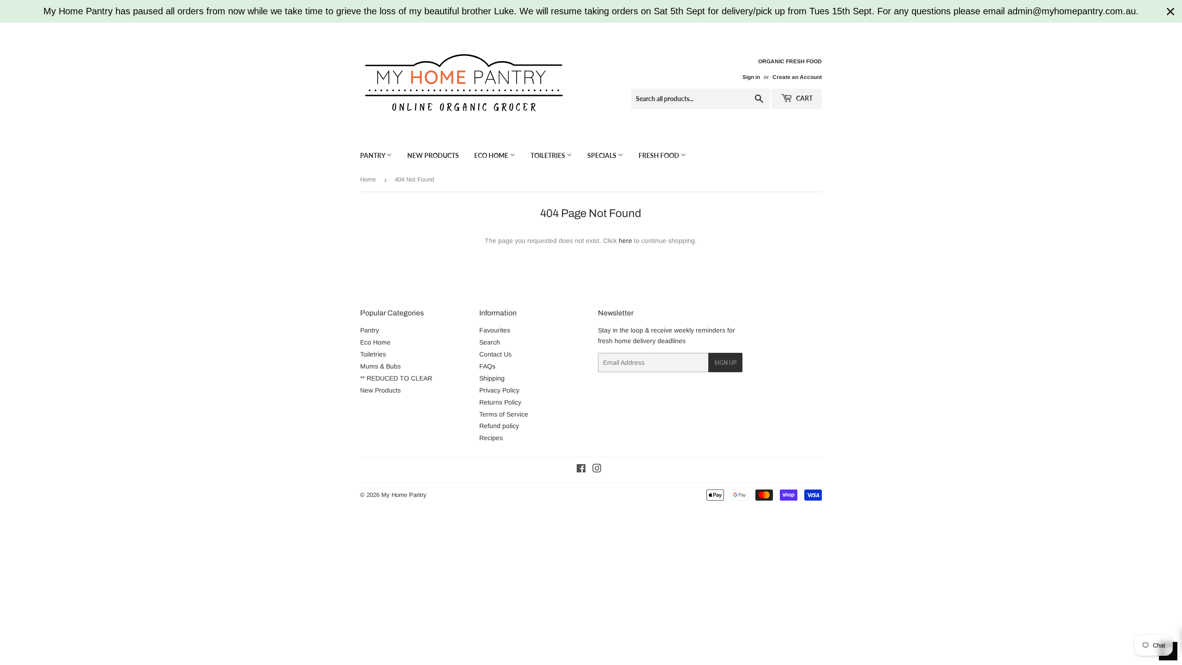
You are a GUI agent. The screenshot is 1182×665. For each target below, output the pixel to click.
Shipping (492, 378)
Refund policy (499, 425)
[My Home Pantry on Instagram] (597, 469)
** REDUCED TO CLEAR (396, 378)
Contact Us (495, 354)
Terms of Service (503, 414)
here (625, 240)
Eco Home (492, 155)
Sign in (751, 77)
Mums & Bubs (380, 366)
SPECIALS (602, 155)
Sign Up (725, 362)
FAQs (487, 366)
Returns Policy (500, 402)
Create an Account (797, 77)
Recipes (491, 437)
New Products (433, 155)
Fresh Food (660, 155)
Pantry (373, 155)
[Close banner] (1170, 11)
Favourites (494, 330)
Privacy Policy (499, 390)
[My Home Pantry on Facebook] (581, 469)
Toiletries (549, 155)
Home (368, 179)
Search (489, 342)
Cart (804, 98)
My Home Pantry (404, 494)
